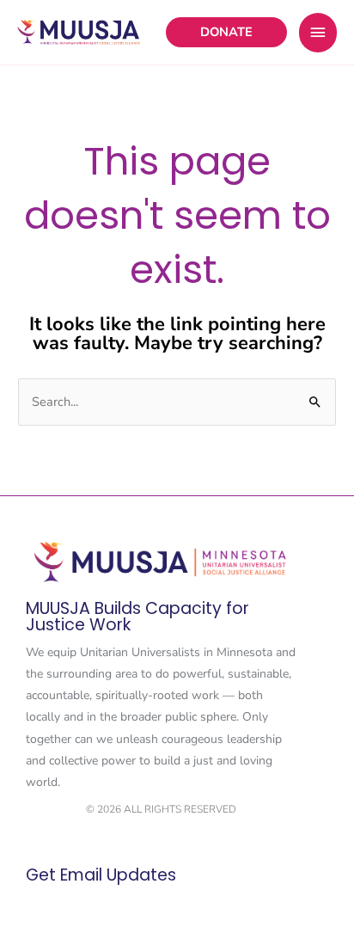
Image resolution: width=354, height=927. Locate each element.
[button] (226, 32)
